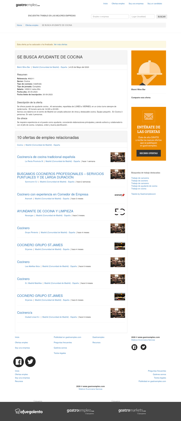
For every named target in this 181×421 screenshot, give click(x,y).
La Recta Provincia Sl (34, 161)
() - (50, 67)
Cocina (20, 145)
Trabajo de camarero (140, 183)
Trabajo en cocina (138, 188)
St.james (29, 249)
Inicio (105, 3)
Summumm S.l (31, 181)
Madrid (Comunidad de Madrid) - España (63, 161)
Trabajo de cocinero (139, 180)
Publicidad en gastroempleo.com (67, 337)
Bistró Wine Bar (24, 67)
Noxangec (29, 215)
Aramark (29, 198)
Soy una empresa (136, 3)
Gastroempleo (98, 337)
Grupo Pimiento (32, 232)
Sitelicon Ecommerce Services (143, 340)
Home (19, 25)
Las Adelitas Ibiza (32, 266)
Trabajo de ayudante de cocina (144, 186)
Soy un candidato (154, 3)
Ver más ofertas (60, 44)
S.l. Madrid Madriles (33, 283)
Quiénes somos (60, 347)
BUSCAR (161, 16)
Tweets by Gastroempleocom (143, 194)
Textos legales (60, 353)
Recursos (96, 342)
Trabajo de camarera (140, 178)
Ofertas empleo (118, 3)
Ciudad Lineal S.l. (32, 317)
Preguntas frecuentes (63, 342)
